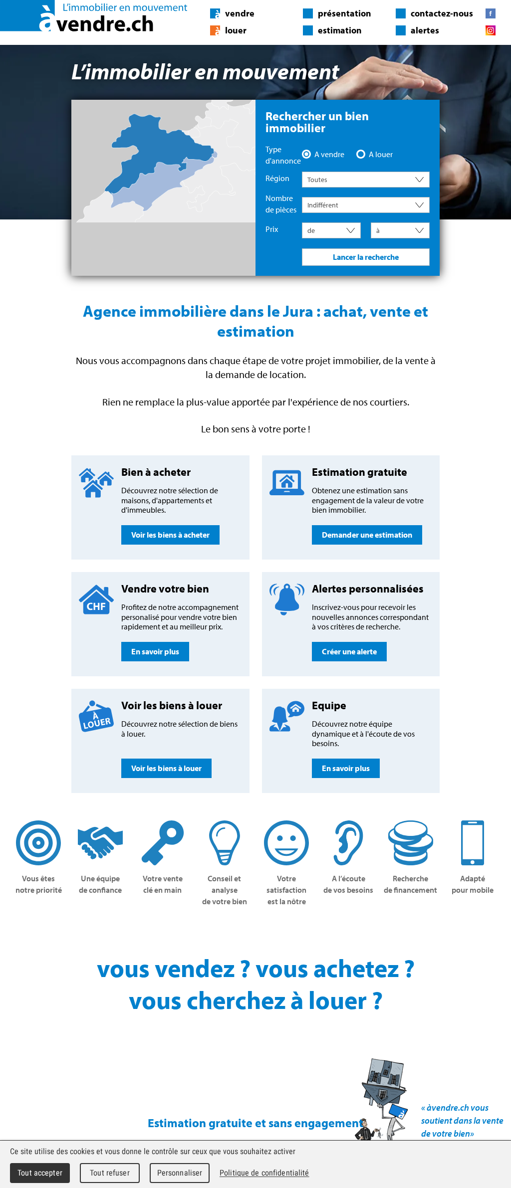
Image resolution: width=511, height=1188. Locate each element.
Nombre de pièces (280, 203)
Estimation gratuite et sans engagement (255, 1122)
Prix (271, 229)
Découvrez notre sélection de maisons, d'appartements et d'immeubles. (169, 502)
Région (277, 178)
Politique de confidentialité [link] (264, 1173)
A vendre (329, 154)
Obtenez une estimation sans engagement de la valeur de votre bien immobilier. (368, 502)
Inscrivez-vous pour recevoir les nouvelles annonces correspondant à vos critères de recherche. (370, 619)
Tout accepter (39, 1173)
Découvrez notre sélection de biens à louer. (179, 735)
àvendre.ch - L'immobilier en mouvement (93, 15)
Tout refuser (110, 1173)
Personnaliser (180, 1173)
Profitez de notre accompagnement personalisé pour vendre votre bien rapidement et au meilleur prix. (180, 619)
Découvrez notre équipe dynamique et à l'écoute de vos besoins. (363, 735)
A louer (381, 154)
